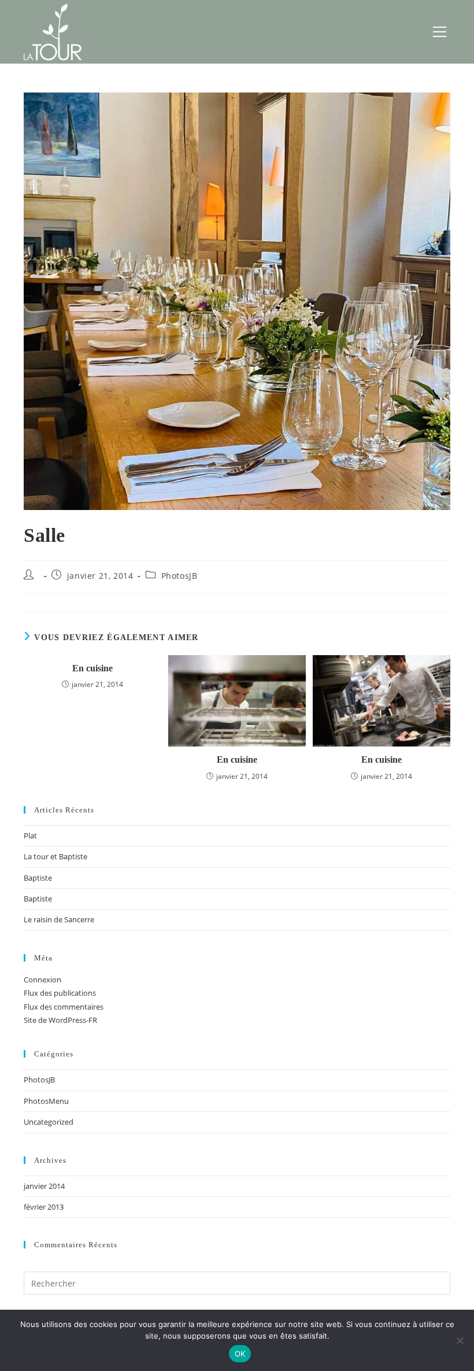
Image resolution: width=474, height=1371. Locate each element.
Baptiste (38, 878)
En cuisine (92, 668)
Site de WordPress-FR (60, 1020)
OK (240, 1353)
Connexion (42, 979)
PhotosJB (179, 575)
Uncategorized (48, 1122)
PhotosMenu (46, 1101)
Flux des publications (60, 993)
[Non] (459, 1340)
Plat (30, 835)
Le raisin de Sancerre (59, 919)
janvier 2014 (44, 1186)
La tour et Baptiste (55, 856)
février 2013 (44, 1207)
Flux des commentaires (63, 1007)
